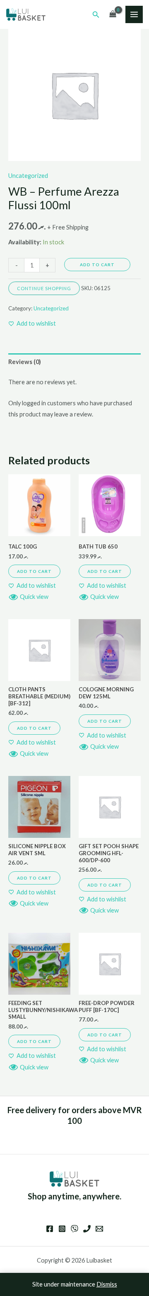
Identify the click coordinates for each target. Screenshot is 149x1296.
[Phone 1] (87, 1228)
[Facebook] (49, 1228)
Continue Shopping (44, 288)
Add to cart (97, 264)
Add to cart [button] (34, 571)
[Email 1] (99, 1228)
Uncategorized (28, 175)
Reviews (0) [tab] (24, 361)
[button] (96, 14)
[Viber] (74, 1228)
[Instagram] (62, 1228)
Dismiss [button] (106, 1284)
